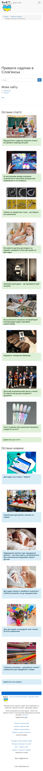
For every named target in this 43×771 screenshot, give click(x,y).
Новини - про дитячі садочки (21, 750)
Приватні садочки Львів (21, 726)
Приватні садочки (16, 16)
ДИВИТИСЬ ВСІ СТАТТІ (12, 440)
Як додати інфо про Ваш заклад (21, 741)
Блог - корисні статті (21, 747)
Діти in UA (17, 2)
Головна (5, 16)
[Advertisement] (21, 44)
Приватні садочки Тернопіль (21, 732)
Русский (6, 93)
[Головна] (6, 6)
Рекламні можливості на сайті (21, 744)
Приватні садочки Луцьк (21, 729)
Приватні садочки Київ (21, 723)
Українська (7, 91)
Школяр (25, 715)
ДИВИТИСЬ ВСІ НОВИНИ (13, 682)
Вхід (3, 97)
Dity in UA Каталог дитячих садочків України (24, 697)
